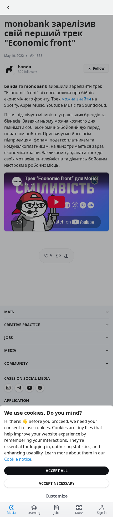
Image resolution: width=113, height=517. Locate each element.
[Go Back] (8, 7)
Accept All (57, 470)
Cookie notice (17, 459)
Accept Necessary (57, 483)
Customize (56, 496)
